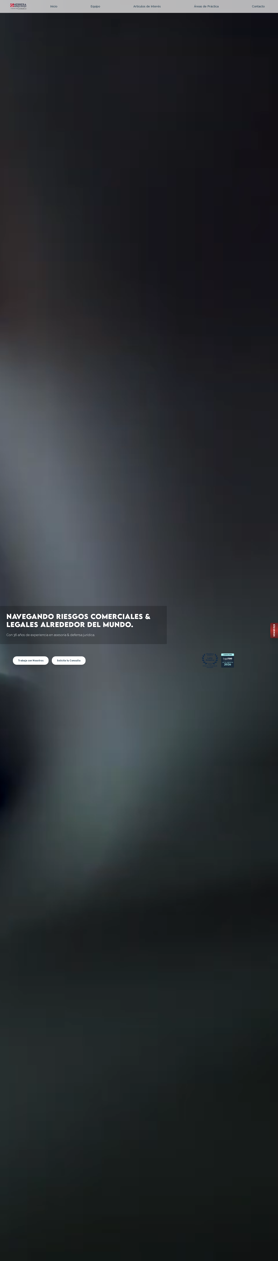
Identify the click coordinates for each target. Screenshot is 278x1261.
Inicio (53, 6)
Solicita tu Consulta (68, 660)
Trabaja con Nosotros (30, 660)
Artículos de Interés (147, 6)
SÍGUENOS (274, 630)
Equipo (95, 6)
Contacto (258, 6)
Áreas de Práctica (206, 6)
